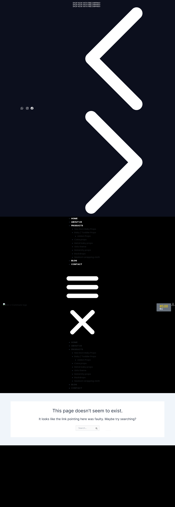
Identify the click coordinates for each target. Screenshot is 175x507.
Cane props (80, 239)
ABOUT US (76, 221)
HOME (74, 218)
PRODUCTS (77, 225)
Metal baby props (83, 243)
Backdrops (80, 253)
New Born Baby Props (85, 229)
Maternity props (82, 250)
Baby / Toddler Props (85, 232)
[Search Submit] (97, 428)
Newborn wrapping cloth (87, 257)
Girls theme (80, 246)
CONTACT (76, 264)
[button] (87, 59)
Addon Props (84, 236)
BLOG (74, 260)
